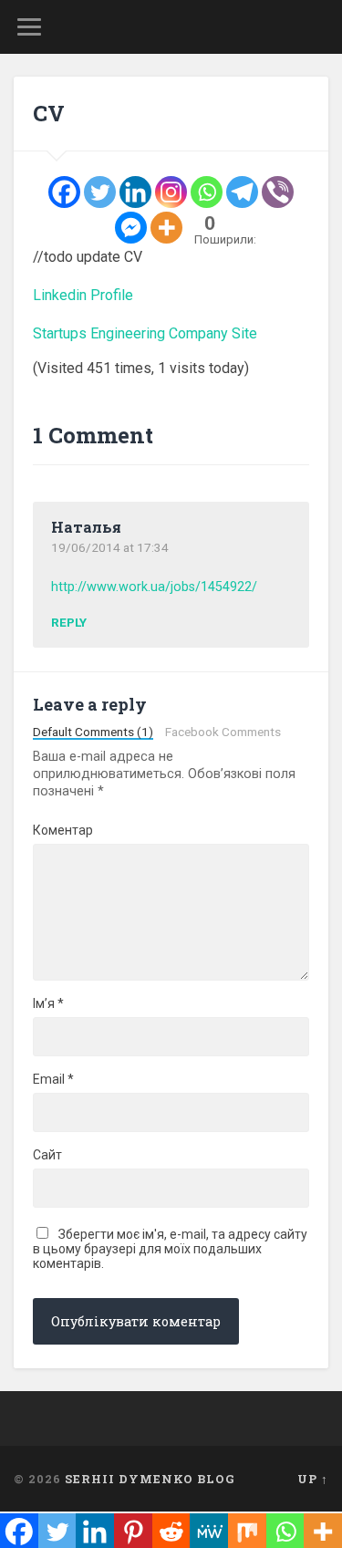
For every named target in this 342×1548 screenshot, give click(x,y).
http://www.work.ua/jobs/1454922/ (154, 587)
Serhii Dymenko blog (150, 1478)
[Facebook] (64, 192)
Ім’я (48, 1003)
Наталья (86, 526)
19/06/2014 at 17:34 (110, 547)
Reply (69, 623)
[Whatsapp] (207, 192)
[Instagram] (171, 192)
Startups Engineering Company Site (145, 333)
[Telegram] (242, 192)
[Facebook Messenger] (131, 228)
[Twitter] (100, 192)
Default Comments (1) (93, 732)
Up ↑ (312, 1478)
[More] (166, 228)
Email (53, 1079)
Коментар (63, 830)
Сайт (47, 1154)
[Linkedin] (135, 192)
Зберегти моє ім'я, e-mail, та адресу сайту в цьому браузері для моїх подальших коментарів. (170, 1249)
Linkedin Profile (83, 295)
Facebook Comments (223, 732)
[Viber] (278, 192)
